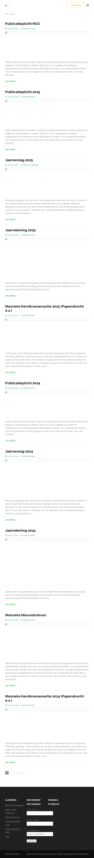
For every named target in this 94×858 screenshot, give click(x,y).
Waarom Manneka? (14, 805)
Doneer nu (76, 5)
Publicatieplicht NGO (22, 24)
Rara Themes (57, 854)
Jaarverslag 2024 (19, 451)
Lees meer (10, 81)
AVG (7, 837)
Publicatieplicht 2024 (22, 383)
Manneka (15, 854)
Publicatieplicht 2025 (22, 92)
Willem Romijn (29, 28)
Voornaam (32, 809)
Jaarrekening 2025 (20, 230)
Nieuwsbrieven (12, 817)
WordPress (83, 854)
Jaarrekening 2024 (20, 530)
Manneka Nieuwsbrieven (25, 615)
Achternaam (33, 820)
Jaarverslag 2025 (19, 160)
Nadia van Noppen (31, 165)
